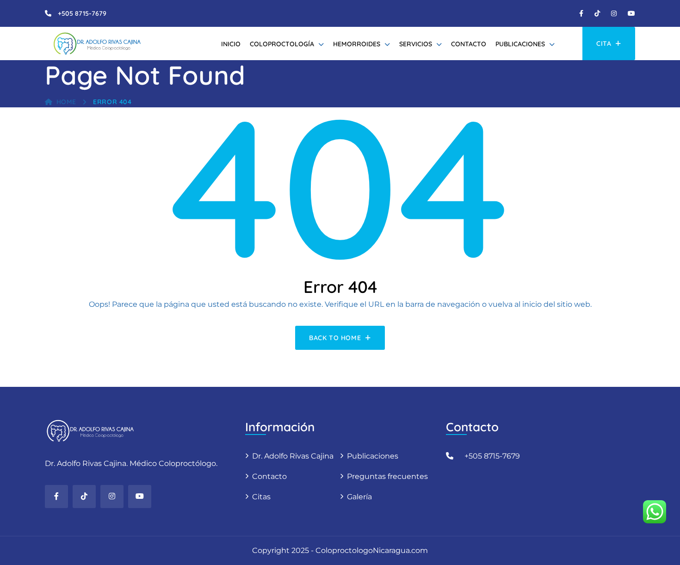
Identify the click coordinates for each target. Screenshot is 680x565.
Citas (261, 496)
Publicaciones (520, 44)
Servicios (415, 44)
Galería (359, 496)
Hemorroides (356, 44)
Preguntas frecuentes (387, 476)
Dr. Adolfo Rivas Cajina (293, 456)
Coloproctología (282, 44)
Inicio (231, 44)
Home (66, 102)
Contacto (468, 44)
